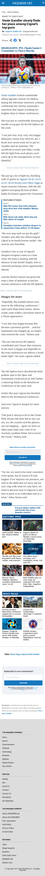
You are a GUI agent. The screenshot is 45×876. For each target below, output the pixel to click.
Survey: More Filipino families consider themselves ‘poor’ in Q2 (11, 580)
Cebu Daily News (9, 855)
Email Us (6, 786)
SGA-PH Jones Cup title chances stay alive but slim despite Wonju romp (20, 208)
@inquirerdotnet (30, 31)
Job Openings (7, 801)
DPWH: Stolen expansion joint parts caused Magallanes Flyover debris (32, 635)
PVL (4, 12)
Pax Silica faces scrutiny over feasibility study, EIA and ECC (32, 559)
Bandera (5, 851)
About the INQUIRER (11, 817)
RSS (3, 782)
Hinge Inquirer (8, 848)
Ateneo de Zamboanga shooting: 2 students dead (32, 612)
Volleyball (13, 12)
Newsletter (6, 797)
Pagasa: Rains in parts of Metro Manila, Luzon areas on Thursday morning (32, 536)
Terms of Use (16, 464)
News (4, 737)
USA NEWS (7, 766)
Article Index (7, 831)
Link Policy (6, 824)
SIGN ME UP (23, 457)
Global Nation (8, 762)
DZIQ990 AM (7, 859)
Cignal (24, 654)
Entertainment (8, 744)
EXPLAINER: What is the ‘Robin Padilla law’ (11, 534)
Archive (5, 790)
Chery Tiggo (15, 654)
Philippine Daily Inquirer (10, 35)
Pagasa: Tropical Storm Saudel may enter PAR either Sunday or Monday (10, 634)
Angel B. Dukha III (13, 31)
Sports (5, 741)
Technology (7, 751)
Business (5, 755)
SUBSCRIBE (23, 683)
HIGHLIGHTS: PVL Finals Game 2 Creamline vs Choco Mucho (21, 49)
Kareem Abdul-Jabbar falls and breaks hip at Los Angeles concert (28, 510)
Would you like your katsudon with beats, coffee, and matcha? (12, 558)
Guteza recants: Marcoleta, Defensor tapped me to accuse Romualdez (11, 612)
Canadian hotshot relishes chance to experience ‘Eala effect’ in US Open (22, 226)
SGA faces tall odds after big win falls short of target (20, 218)
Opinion (5, 759)
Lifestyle (5, 748)
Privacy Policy (27, 465)
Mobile (5, 779)
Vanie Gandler (8, 95)
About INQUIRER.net (11, 813)
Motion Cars (7, 862)
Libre (4, 844)
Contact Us (6, 793)
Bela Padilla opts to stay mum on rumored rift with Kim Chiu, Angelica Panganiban (32, 581)
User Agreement (9, 821)
